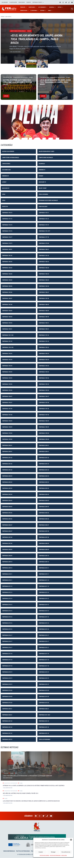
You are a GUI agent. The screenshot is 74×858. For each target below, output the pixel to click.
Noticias (59, 7)
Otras (16, 773)
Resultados (22, 2)
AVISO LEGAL (64, 855)
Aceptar (41, 852)
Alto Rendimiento (42, 7)
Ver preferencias (65, 852)
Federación (22, 7)
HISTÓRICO (42, 10)
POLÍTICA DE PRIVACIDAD (55, 855)
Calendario (5, 2)
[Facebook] (60, 2)
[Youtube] (72, 2)
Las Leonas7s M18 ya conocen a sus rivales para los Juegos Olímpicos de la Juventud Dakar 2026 (31, 801)
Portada (2, 16)
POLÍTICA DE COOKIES (44, 855)
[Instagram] (63, 2)
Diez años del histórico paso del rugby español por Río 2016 (20, 793)
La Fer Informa (33, 10)
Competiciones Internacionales (18, 31)
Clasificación (13, 2)
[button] (71, 839)
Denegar (53, 852)
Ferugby (29, 31)
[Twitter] (66, 2)
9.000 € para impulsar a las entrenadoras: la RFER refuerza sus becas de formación (27, 775)
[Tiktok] (69, 2)
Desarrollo (51, 7)
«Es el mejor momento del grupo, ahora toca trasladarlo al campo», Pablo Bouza (37, 39)
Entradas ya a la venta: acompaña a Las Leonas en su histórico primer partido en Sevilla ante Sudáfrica (33, 785)
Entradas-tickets (37, 2)
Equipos (29, 2)
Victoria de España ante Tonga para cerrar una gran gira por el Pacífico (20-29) (17, 82)
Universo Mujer (23, 10)
